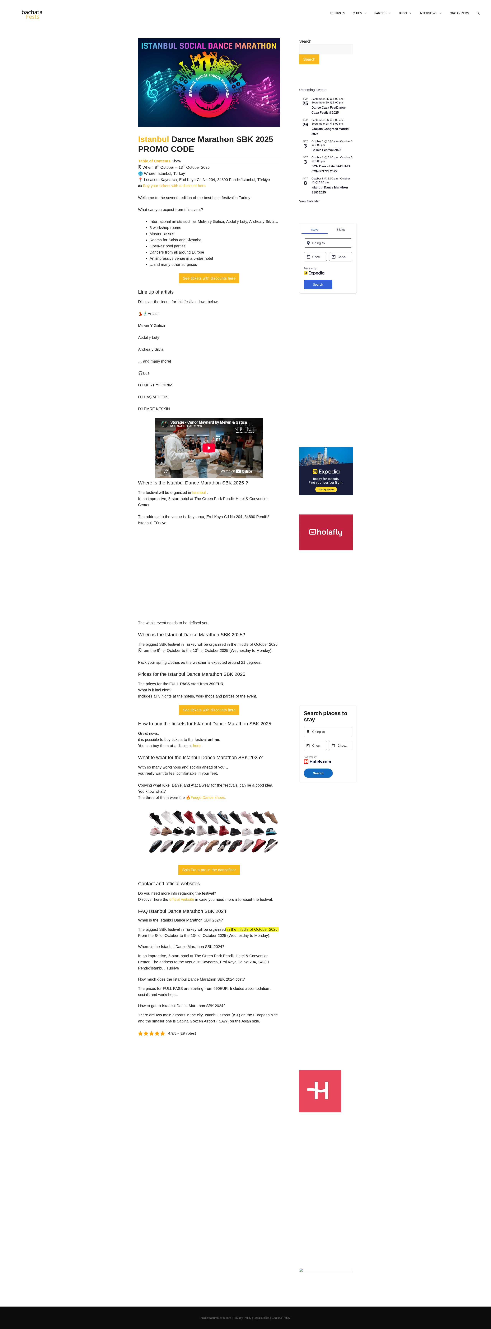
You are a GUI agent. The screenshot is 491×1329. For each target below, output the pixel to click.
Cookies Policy (281, 1317)
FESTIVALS (337, 13)
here (197, 746)
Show (176, 161)
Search (305, 41)
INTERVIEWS (428, 13)
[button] (478, 13)
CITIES (357, 13)
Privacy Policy (242, 1317)
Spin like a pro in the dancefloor (209, 870)
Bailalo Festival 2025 (326, 150)
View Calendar (309, 201)
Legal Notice (261, 1317)
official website (181, 899)
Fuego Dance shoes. (208, 797)
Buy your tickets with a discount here (174, 186)
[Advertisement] (326, 370)
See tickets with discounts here (209, 278)
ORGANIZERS (459, 13)
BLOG (403, 13)
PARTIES (380, 13)
